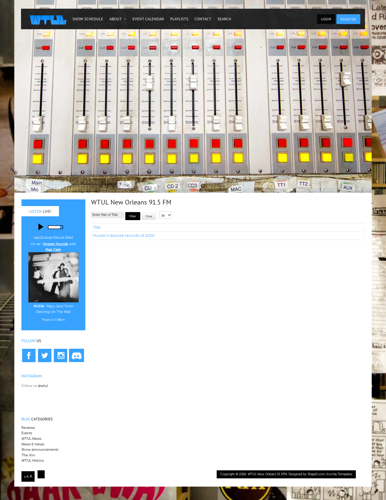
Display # (165, 208)
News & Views (32, 444)
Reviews (28, 428)
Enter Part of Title (124, 208)
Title (97, 227)
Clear (149, 216)
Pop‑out (58, 237)
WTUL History (32, 461)
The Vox (28, 455)
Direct (69, 237)
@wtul (43, 386)
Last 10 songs (43, 237)
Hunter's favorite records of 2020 (123, 235)
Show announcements (40, 450)
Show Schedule (88, 18)
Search (224, 18)
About (115, 18)
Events (26, 433)
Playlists (179, 18)
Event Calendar (148, 18)
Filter (132, 216)
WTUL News (31, 439)
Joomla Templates (339, 474)
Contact (203, 18)
